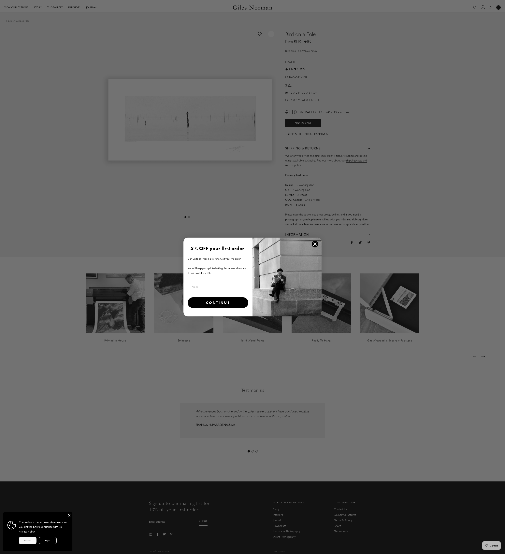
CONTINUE (218, 302)
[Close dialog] (314, 244)
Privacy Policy (27, 531)
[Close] (69, 515)
